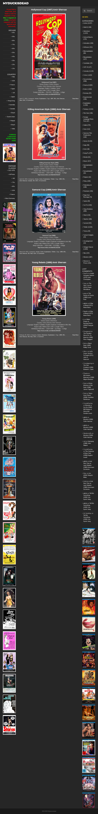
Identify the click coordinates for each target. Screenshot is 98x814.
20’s (13, 64)
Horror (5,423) (87, 141)
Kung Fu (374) (87, 153)
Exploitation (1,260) (87, 104)
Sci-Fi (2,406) (87, 205)
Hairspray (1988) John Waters (88, 443)
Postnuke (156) (88, 191)
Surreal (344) (87, 223)
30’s (13, 60)
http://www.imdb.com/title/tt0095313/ (49, 94)
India (13, 128)
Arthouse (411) (88, 47)
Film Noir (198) (88, 113)
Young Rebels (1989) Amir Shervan (49, 262)
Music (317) (87, 161)
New (21, 100)
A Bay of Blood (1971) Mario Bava (88, 305)
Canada (30, 180)
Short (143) (86, 215)
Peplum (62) (87, 177)
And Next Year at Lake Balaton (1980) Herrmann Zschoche (88, 465)
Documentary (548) (87, 80)
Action (37, 98)
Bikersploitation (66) (88, 52)
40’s (13, 56)
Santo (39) (86, 201)
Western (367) (87, 257)
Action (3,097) (87, 23)
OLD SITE (11, 170)
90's (63, 179)
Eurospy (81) (87, 93)
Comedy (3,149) (88, 71)
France (12, 84)
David (85, 311)
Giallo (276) (87, 125)
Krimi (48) (86, 149)
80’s (13, 40)
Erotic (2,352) (87, 89)
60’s (13, 48)
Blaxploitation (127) (87, 58)
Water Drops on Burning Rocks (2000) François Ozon (88, 323)
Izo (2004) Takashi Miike (88, 475)
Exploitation (42, 98)
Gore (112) (86, 129)
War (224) (86, 253)
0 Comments (29, 100)
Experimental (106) (87, 98)
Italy (13, 76)
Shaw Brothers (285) (88, 210)
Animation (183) (88, 43)
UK (14, 92)
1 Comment (40, 336)
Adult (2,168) (87, 27)
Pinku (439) (87, 181)
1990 (60, 179)
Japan (13, 96)
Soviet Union (11, 116)
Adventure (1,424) (86, 32)
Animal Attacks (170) (88, 38)
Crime (41, 179)
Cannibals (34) (87, 63)
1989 (61, 251)
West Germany (10, 198)
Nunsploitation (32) (87, 172)
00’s (13, 32)
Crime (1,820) (87, 75)
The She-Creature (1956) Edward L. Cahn (88, 367)
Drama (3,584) (87, 85)
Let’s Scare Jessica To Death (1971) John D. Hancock (88, 355)
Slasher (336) (87, 219)
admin (85, 303)
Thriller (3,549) (87, 227)
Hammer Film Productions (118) (87, 135)
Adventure (44, 335)
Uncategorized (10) (87, 242)
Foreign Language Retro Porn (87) (88, 119)
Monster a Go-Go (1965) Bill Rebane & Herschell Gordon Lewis (87, 409)
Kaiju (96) (86, 145)
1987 (52, 98)
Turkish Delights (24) (88, 236)
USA (24, 100)
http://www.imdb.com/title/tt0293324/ (49, 175)
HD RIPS (85, 17)
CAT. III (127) (87, 67)
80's (55, 98)
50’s (13, 52)
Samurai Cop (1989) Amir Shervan (49, 189)
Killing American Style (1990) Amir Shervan (49, 109)
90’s (13, 36)
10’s (13, 68)
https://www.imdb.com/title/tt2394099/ (49, 330)
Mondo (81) (87, 157)
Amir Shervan (60, 98)
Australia (12, 104)
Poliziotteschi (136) (87, 186)
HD (34, 180)
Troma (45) (86, 231)
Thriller (52, 179)
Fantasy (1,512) (88, 109)
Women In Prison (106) (87, 262)
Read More (75, 98)
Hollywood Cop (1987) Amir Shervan (49, 9)
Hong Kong (11, 100)
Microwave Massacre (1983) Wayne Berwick (88, 377)
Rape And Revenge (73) (87, 196)
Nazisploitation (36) (87, 166)
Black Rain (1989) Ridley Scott (87, 345)
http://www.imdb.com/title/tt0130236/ (49, 247)
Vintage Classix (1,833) (88, 248)
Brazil (13, 112)
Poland (13, 120)
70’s (13, 44)
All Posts (12, 174)
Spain (13, 88)
